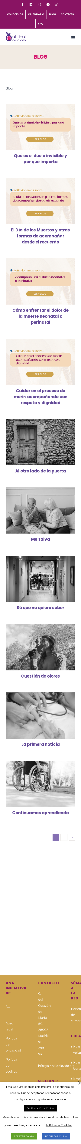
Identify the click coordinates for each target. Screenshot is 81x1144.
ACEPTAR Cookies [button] (24, 1136)
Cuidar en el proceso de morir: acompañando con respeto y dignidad (35, 362)
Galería (46, 127)
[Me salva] (40, 510)
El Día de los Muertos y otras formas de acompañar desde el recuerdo (35, 201)
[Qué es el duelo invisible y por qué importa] (40, 127)
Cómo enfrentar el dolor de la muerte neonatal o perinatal (35, 281)
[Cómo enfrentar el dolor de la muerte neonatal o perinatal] (40, 281)
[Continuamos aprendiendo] (40, 784)
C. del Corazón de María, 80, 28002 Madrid (40, 1015)
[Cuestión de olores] (40, 647)
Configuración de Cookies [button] (40, 1108)
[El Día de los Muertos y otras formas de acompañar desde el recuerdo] (40, 201)
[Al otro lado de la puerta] (40, 442)
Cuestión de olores (35, 647)
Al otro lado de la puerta (35, 442)
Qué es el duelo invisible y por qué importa (35, 127)
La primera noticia (35, 715)
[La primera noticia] (40, 715)
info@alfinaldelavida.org (40, 1066)
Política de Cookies (59, 1125)
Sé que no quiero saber (35, 579)
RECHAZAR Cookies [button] (56, 1136)
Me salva (35, 510)
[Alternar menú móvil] (73, 38)
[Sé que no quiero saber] (40, 579)
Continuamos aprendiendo (35, 784)
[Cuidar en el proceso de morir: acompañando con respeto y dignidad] (40, 362)
